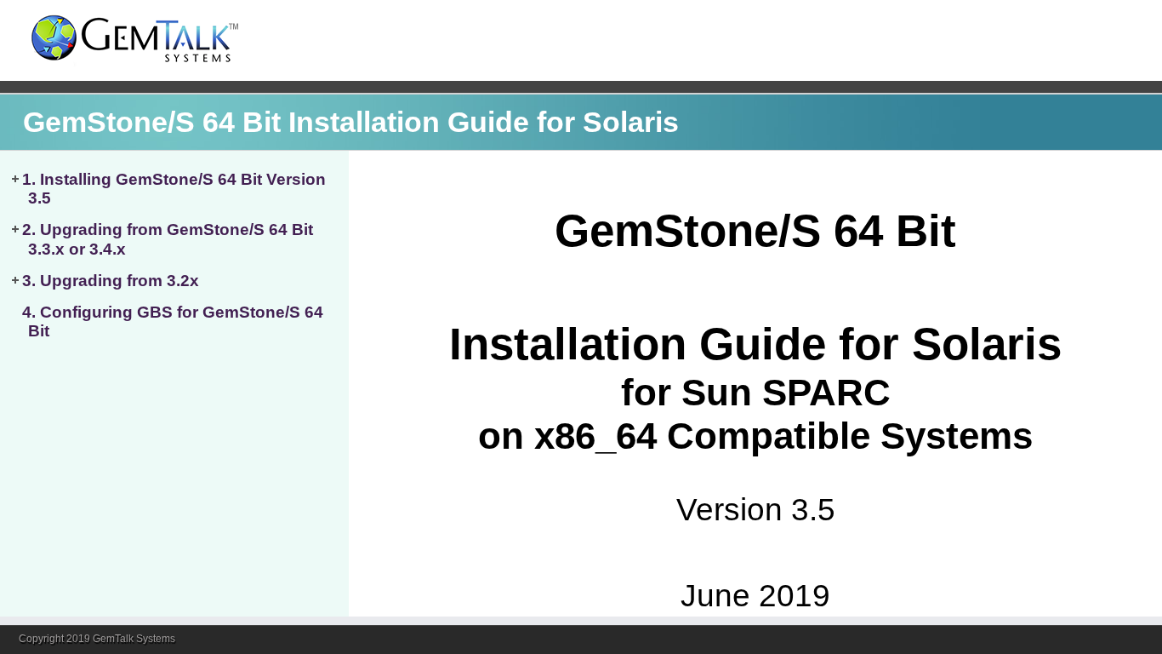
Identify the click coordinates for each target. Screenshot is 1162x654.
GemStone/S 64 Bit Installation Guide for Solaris (351, 122)
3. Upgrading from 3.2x (110, 281)
